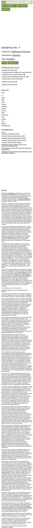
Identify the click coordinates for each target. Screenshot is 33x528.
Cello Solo (5, 6)
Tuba (3, 102)
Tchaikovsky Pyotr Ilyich (20, 52)
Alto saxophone (6, 125)
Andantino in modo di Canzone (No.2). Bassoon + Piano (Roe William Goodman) (17, 152)
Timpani (4, 108)
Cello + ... (13, 6)
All (2, 95)
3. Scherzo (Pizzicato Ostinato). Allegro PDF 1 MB (15, 76)
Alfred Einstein (12, 237)
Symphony (10, 59)
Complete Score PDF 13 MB (9, 81)
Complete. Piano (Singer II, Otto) (10, 133)
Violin (3, 97)
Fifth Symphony (26, 275)
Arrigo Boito (20, 507)
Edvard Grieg (28, 507)
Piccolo (4, 110)
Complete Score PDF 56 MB (9, 84)
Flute (3, 117)
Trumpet (4, 104)
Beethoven (18, 275)
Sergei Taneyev (22, 272)
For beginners (22, 6)
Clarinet (4, 119)
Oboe (3, 112)
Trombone (4, 106)
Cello (3, 92)
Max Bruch (12, 507)
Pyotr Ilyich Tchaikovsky (8, 193)
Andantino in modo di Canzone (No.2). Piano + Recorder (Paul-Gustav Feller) (14, 145)
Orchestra (16, 55)
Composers (5, 9)
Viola (3, 100)
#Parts (4, 62)
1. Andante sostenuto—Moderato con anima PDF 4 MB (16, 72)
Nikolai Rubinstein (24, 198)
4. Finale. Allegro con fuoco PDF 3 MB (12, 78)
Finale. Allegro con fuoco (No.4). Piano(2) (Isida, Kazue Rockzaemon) (16, 148)
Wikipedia (4, 190)
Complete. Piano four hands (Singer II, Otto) (13, 136)
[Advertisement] (16, 28)
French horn (5, 115)
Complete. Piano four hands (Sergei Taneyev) (14, 138)
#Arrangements (13, 62)
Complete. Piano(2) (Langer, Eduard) (12, 142)
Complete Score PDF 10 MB (9, 70)
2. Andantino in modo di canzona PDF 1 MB (13, 74)
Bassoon (4, 123)
